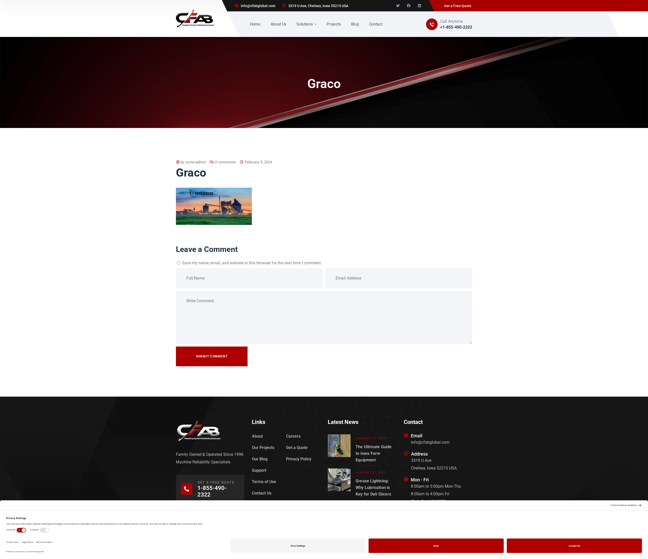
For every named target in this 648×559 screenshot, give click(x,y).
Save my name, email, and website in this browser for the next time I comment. (252, 263)
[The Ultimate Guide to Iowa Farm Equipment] (339, 448)
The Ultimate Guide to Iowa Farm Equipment (374, 453)
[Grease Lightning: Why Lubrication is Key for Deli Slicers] (339, 483)
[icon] (398, 6)
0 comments (225, 162)
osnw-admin (195, 162)
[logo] (195, 18)
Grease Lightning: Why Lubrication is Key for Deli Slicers (373, 488)
